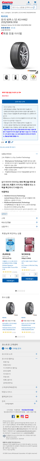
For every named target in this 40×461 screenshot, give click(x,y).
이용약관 (17, 410)
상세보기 (4, 214)
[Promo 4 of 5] (22, 291)
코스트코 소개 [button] (7, 354)
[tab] (20, 354)
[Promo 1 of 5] (16, 291)
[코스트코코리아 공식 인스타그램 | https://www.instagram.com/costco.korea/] (22, 417)
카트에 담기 (10, 281)
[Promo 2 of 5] (18, 291)
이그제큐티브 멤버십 (10, 368)
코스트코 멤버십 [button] (8, 359)
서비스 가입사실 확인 (9, 449)
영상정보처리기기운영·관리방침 (14, 412)
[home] (7, 2)
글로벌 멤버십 (8, 383)
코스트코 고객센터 (10, 344)
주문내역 (6, 377)
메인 (2, 12)
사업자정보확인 (29, 433)
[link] (6, 142)
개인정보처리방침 (27, 410)
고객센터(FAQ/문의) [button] (9, 387)
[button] (35, 7)
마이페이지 (7, 374)
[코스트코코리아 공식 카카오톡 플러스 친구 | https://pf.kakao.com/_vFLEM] (18, 417)
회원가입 (6, 362)
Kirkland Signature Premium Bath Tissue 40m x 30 (10, 267)
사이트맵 (10, 410)
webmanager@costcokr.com (25, 431)
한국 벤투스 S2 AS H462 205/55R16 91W (24, 12)
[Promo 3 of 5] (20, 291)
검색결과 (8, 12)
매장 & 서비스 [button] (7, 392)
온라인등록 (7, 371)
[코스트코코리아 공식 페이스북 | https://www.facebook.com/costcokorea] (13, 417)
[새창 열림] (4, 436)
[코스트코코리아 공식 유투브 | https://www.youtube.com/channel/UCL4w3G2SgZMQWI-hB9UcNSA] (26, 417)
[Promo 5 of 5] (24, 291)
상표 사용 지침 (31, 412)
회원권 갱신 (7, 365)
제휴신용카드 (7, 380)
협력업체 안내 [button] (7, 396)
